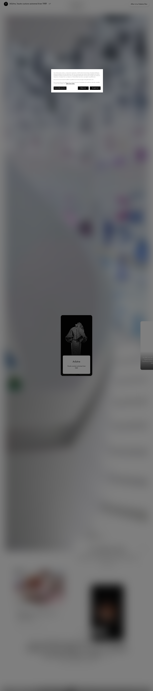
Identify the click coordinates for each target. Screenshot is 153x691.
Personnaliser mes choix (60, 88)
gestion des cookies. (70, 83)
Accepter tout (95, 88)
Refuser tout (83, 88)
